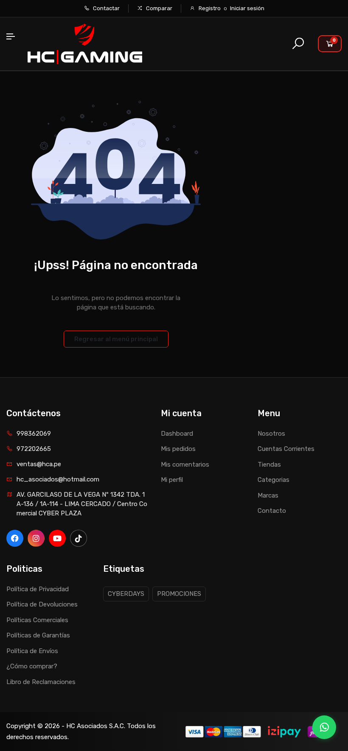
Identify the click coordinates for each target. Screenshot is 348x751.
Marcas (268, 495)
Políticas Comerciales (37, 620)
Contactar (106, 8)
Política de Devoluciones (42, 604)
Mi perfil (172, 480)
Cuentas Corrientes (286, 449)
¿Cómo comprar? (31, 666)
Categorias (273, 480)
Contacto (272, 511)
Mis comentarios (185, 464)
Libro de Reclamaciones (41, 682)
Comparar (158, 8)
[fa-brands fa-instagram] (36, 538)
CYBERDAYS (126, 594)
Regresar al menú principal (116, 339)
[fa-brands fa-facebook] (14, 538)
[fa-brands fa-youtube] (57, 538)
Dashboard (177, 433)
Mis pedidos (178, 449)
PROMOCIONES (179, 594)
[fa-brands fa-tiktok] (78, 538)
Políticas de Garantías (38, 635)
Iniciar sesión (247, 8)
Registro (210, 8)
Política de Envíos (32, 651)
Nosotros (271, 433)
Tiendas (269, 464)
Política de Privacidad (37, 589)
